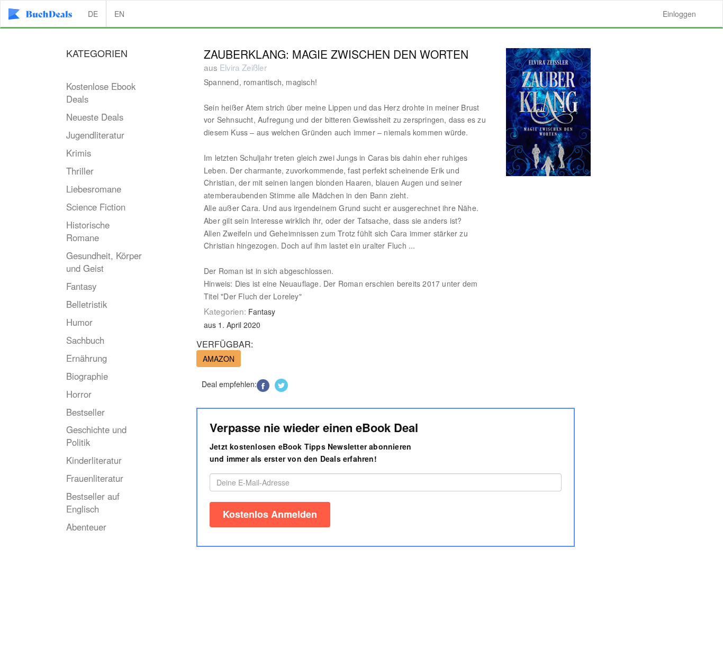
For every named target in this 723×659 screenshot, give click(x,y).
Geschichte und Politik (96, 436)
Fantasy (81, 286)
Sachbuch (85, 340)
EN (119, 13)
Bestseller (85, 412)
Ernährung (86, 358)
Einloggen (679, 13)
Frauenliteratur (94, 478)
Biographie (87, 376)
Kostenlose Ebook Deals (100, 92)
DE (93, 13)
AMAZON (218, 358)
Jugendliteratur (95, 135)
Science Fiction (95, 206)
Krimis (78, 153)
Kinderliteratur (94, 460)
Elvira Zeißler (243, 67)
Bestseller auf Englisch (93, 502)
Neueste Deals (94, 117)
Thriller (80, 170)
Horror (79, 394)
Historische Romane (88, 231)
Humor (79, 322)
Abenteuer (86, 526)
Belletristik (86, 304)
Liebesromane (93, 188)
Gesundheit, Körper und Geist (104, 261)
